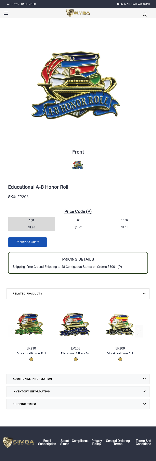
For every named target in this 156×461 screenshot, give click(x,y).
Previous (12, 331)
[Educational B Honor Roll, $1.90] (31, 324)
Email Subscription (47, 442)
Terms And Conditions (143, 442)
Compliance (80, 441)
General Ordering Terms (118, 442)
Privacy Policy (96, 442)
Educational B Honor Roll (31, 353)
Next (139, 331)
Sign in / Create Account (133, 3)
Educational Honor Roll (120, 353)
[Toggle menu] (5, 12)
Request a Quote (27, 242)
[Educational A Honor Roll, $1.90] (75, 324)
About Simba (64, 442)
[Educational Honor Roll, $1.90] (120, 324)
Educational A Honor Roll (75, 353)
